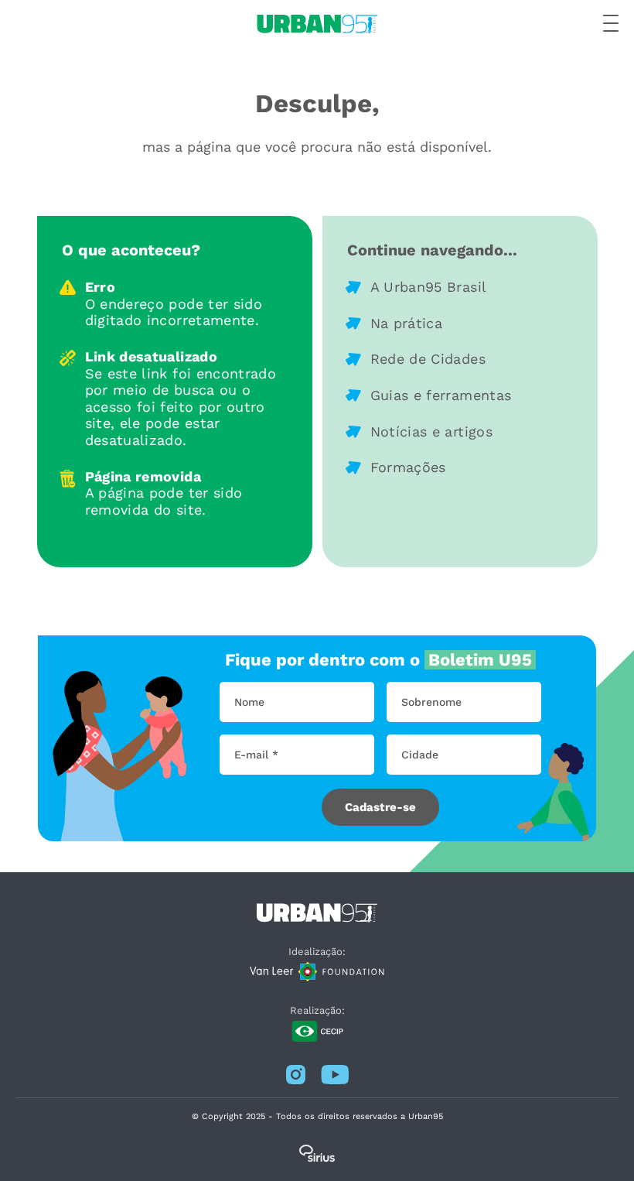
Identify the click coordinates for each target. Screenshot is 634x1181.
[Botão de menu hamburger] (611, 24)
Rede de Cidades (428, 359)
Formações (408, 467)
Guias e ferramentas (441, 395)
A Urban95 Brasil (428, 287)
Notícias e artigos (431, 431)
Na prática (406, 323)
